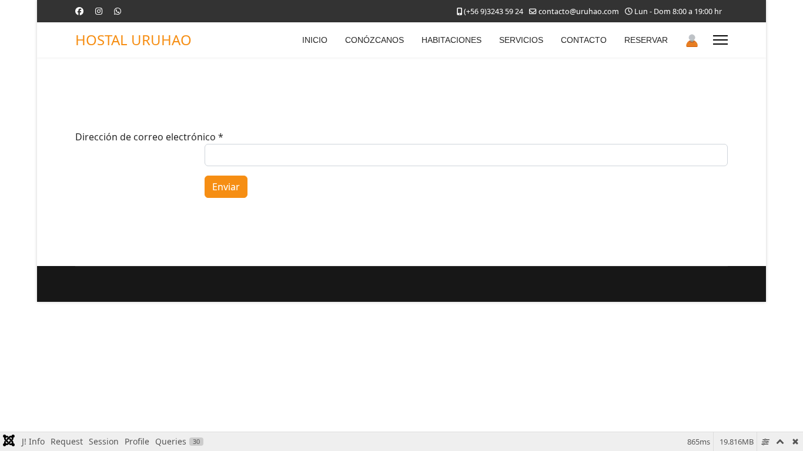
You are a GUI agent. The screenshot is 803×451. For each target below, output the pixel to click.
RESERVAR (646, 40)
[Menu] (720, 40)
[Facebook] (79, 10)
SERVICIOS (521, 40)
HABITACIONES (451, 40)
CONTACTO (584, 40)
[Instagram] (98, 10)
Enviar (226, 186)
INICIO (314, 40)
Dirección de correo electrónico (149, 136)
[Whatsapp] (117, 10)
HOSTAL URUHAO (133, 40)
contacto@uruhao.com (578, 11)
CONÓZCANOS (374, 40)
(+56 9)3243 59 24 (493, 11)
